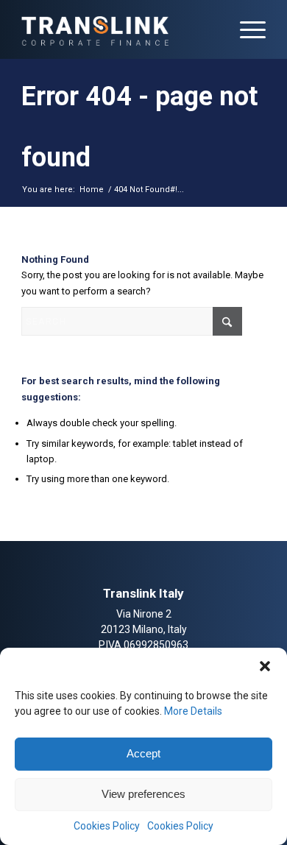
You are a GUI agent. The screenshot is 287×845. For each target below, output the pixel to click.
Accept (143, 753)
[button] (265, 666)
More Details (193, 711)
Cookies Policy (107, 826)
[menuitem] (245, 29)
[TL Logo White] (118, 29)
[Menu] (245, 29)
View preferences (143, 794)
